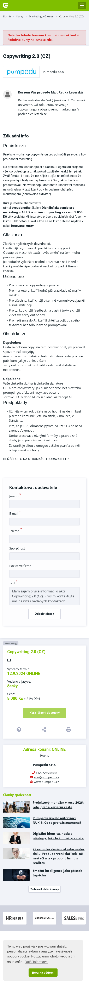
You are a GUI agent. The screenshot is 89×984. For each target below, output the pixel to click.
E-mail (15, 513)
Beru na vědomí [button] (43, 972)
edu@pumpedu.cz (46, 777)
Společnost (17, 548)
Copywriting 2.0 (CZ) (71, 16)
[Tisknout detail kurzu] (69, 729)
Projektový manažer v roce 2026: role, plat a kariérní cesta (58, 804)
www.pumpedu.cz (46, 782)
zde (49, 40)
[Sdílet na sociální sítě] (44, 729)
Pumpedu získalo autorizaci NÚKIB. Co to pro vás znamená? (57, 820)
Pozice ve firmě (20, 566)
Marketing (11, 643)
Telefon (15, 531)
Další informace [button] (36, 962)
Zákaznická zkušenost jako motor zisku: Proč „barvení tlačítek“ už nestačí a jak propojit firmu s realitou (58, 856)
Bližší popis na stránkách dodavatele (35, 459)
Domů (7, 16)
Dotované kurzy (22, 226)
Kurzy (19, 16)
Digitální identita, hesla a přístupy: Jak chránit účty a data (58, 835)
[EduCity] (5, 5)
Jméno (15, 496)
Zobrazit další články (44, 889)
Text (13, 583)
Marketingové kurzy (41, 16)
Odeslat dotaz (44, 613)
